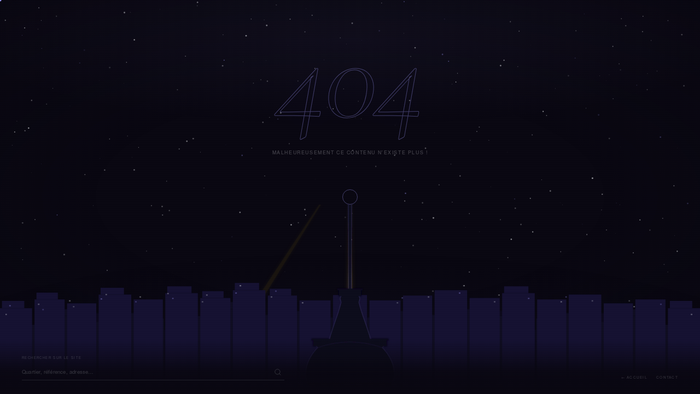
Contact (667, 377)
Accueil (637, 377)
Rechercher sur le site (52, 357)
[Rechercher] (277, 372)
